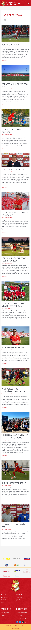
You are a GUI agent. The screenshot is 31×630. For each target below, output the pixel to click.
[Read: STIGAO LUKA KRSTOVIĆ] (15, 335)
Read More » (4, 60)
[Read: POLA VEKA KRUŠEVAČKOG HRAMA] (15, 73)
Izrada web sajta (15, 628)
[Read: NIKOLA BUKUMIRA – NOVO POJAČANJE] (15, 200)
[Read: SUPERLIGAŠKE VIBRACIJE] (15, 470)
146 (16, 549)
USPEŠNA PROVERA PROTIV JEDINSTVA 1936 (15, 259)
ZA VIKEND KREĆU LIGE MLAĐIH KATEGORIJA (13, 304)
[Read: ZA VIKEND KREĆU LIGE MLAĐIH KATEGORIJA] (15, 291)
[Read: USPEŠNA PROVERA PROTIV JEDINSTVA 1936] (15, 246)
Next (27, 549)
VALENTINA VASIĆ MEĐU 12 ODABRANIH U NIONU (15, 436)
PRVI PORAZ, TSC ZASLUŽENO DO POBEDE (13, 390)
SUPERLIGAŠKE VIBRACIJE (14, 483)
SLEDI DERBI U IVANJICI (13, 169)
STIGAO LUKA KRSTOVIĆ (13, 347)
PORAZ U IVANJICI (10, 45)
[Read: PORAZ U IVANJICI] (15, 33)
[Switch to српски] (19, 3)
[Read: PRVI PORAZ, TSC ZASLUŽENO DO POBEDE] (15, 377)
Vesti (3, 47)
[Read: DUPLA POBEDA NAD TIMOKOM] (15, 117)
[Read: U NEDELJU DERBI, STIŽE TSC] (15, 512)
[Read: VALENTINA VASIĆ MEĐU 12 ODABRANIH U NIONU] (15, 422)
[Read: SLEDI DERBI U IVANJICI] (15, 159)
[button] (28, 3)
